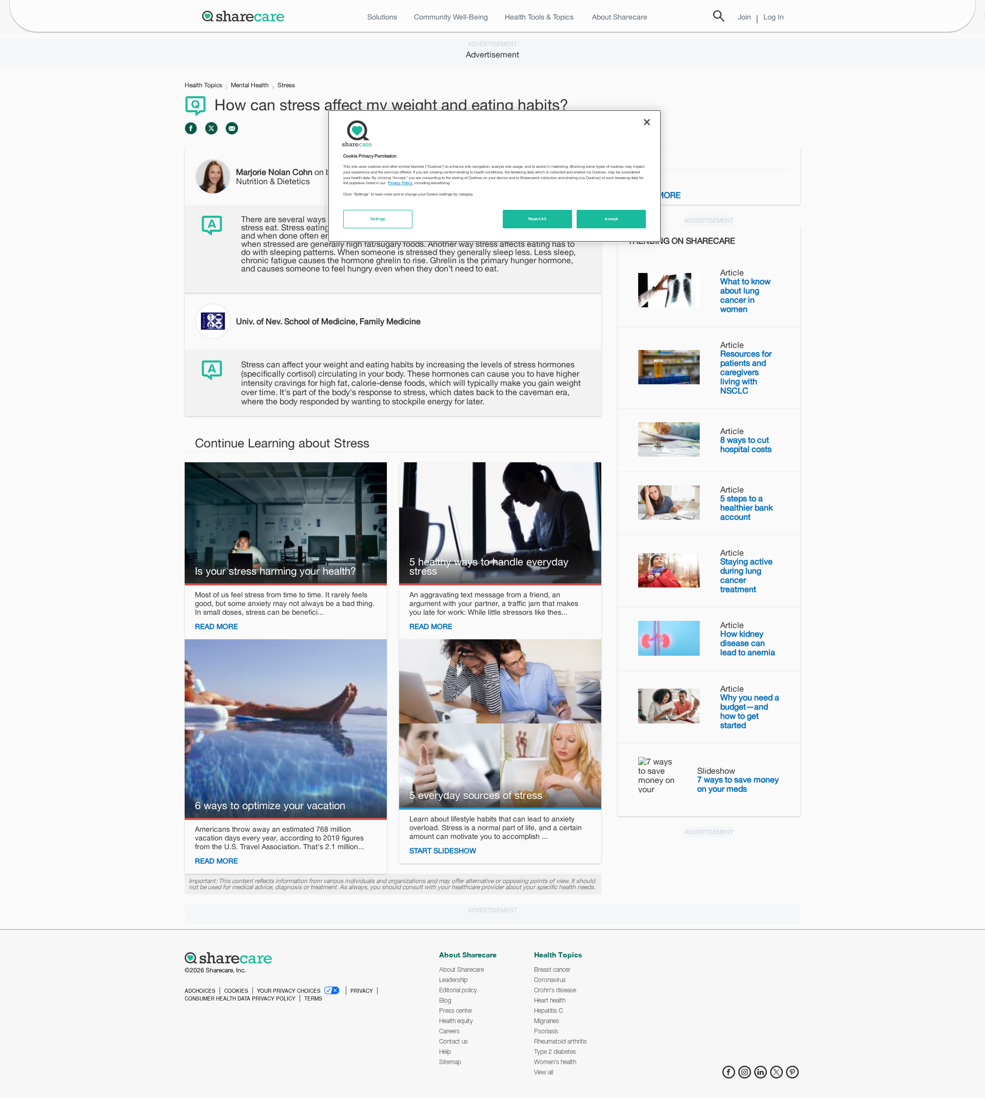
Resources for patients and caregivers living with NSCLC (746, 372)
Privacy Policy (400, 183)
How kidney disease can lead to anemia (747, 643)
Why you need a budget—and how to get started (749, 711)
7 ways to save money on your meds (738, 784)
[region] (494, 176)
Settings (378, 219)
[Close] (647, 122)
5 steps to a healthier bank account (746, 507)
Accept (611, 219)
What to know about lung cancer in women (745, 295)
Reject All (537, 219)
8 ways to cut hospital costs (746, 444)
